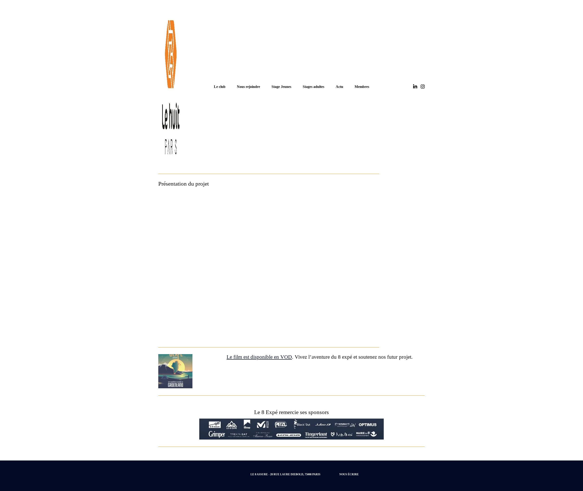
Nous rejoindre (248, 87)
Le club (219, 87)
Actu (339, 87)
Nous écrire (349, 474)
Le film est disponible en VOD (259, 357)
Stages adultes (313, 87)
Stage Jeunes (281, 87)
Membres (362, 87)
